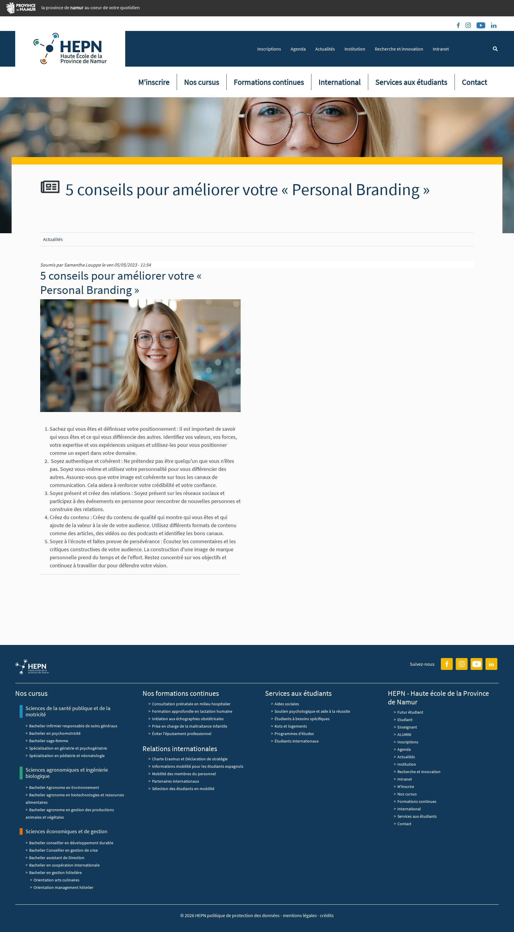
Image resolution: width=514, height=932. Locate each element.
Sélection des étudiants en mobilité (183, 788)
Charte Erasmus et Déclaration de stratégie (190, 759)
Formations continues (269, 82)
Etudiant (405, 719)
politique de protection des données (243, 915)
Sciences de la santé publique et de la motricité (68, 711)
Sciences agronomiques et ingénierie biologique (67, 773)
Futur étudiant (410, 712)
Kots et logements (291, 726)
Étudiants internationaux (297, 741)
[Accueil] (70, 49)
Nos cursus (201, 82)
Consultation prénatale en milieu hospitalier (191, 704)
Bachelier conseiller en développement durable (71, 842)
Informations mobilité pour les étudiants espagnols (197, 766)
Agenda (298, 49)
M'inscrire (154, 82)
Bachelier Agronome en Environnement (64, 787)
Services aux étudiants (411, 82)
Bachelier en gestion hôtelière (55, 872)
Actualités (325, 49)
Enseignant (407, 727)
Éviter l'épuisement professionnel (181, 733)
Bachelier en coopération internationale (64, 865)
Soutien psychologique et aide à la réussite (312, 711)
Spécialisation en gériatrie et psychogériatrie (68, 748)
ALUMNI (404, 734)
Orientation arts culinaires (56, 880)
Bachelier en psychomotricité (55, 733)
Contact (474, 82)
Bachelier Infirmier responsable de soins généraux (73, 726)
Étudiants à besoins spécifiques (302, 718)
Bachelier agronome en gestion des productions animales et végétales (70, 813)
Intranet (441, 49)
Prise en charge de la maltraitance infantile (189, 726)
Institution (354, 49)
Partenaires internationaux (175, 781)
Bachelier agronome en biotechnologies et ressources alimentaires (75, 798)
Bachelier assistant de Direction (56, 857)
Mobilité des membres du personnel (184, 773)
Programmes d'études (294, 733)
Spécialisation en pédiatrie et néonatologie (67, 755)
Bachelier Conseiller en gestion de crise (63, 850)
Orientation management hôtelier (63, 887)
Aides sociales (287, 704)
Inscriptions (269, 49)
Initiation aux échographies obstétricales (188, 718)
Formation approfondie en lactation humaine (192, 711)
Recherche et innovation (399, 49)
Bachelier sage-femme (48, 740)
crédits (327, 915)
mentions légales (300, 915)
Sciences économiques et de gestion (66, 831)
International (340, 82)
